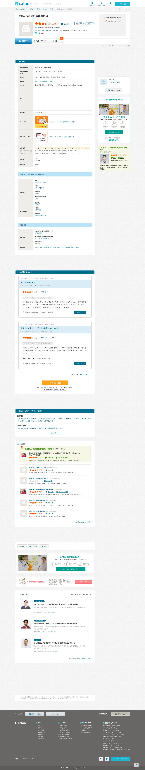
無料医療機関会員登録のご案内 (111, 725)
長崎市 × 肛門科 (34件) (45, 421)
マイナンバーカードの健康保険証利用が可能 (62, 122)
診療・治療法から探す (66, 738)
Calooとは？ (41, 725)
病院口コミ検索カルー (21, 9)
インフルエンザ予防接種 (42, 248)
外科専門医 (38, 210)
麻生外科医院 (37, 500)
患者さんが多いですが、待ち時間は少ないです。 (40, 328)
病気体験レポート (42, 732)
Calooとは (92, 5)
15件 (122, 158)
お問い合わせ (34, 758)
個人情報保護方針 (86, 732)
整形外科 (41, 188)
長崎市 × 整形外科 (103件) (83, 418)
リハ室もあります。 (29, 282)
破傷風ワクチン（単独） (72, 248)
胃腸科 (44, 182)
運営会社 (17, 758)
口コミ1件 (51, 470)
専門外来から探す (64, 734)
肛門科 (37, 198)
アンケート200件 (63, 457)
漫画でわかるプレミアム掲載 (111, 730)
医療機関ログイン (114, 140)
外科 (36, 188)
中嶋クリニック (38, 467)
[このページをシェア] (101, 759)
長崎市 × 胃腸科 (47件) (47, 418)
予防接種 (37, 204)
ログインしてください (114, 82)
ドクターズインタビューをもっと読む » (80, 658)
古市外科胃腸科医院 (33, 16)
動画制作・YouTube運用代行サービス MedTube (116, 749)
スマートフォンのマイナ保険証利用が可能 (62, 137)
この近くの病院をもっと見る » (84, 522)
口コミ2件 (51, 502)
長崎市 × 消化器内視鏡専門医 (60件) (51, 428)
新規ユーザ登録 (101, 5)
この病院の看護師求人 (79, 23)
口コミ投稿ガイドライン (88, 725)
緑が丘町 (52, 9)
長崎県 (39, 9)
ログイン (111, 5)
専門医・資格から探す (66, 732)
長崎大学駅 (41, 30)
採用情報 (25, 758)
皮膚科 (37, 193)
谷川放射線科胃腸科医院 (38, 449)
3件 (114, 158)
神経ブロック (38, 244)
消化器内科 (38, 182)
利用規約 (83, 730)
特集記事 (40, 734)
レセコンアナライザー (109, 738)
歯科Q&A (40, 736)
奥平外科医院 (38, 478)
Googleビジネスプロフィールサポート (114, 745)
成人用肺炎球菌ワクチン (57, 248)
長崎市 (45, 9)
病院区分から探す (64, 736)
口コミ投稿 (41, 738)
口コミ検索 (41, 730)
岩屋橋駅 (48, 30)
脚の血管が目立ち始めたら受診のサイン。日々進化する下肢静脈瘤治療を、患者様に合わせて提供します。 (59, 626)
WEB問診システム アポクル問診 (112, 736)
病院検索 (32, 9)
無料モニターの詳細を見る (71, 569)
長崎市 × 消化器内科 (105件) (27, 418)
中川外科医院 (37, 511)
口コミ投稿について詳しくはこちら (55, 390)
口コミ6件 (50, 457)
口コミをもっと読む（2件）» (80, 374)
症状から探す (63, 728)
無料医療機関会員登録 (90, 23)
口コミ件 (66, 24)
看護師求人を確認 (83, 582)
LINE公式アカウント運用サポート (112, 747)
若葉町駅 (55, 30)
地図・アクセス (33, 546)
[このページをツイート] (107, 759)
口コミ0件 (49, 481)
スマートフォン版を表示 (120, 759)
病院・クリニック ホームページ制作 (113, 743)
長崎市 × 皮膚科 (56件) (27, 421)
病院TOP (22, 546)
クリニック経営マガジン (110, 740)
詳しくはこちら (114, 132)
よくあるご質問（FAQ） (88, 728)
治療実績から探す (64, 730)
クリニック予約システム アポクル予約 (114, 734)
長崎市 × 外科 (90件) (65, 418)
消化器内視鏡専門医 (40, 215)
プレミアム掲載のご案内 (110, 728)
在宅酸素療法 (38, 233)
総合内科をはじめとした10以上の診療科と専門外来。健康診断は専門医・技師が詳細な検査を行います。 (59, 645)
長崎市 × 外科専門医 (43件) (26, 428)
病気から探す (63, 725)
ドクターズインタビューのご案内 (112, 732)
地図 (58, 27)
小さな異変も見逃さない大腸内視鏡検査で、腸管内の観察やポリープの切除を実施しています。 (59, 607)
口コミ (44, 546)
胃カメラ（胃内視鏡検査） (42, 238)
